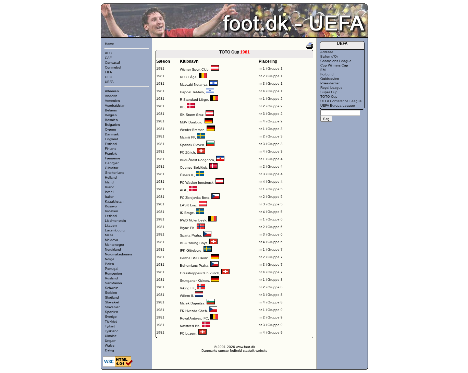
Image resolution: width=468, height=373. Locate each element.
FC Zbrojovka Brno (194, 198)
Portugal (111, 268)
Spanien (111, 312)
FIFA (108, 72)
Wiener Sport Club (194, 69)
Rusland (111, 278)
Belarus (111, 110)
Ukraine (111, 336)
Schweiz (111, 288)
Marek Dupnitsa (192, 303)
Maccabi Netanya (193, 84)
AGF (183, 190)
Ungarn (110, 340)
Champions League (336, 61)
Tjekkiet (111, 321)
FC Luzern (188, 333)
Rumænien (113, 273)
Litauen (111, 225)
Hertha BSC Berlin (194, 258)
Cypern (110, 129)
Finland (110, 149)
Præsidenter (330, 83)
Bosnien (111, 120)
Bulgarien (112, 125)
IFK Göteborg (190, 250)
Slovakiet (112, 302)
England (111, 139)
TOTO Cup (328, 96)
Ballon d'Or (329, 56)
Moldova (111, 240)
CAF (108, 58)
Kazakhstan (114, 201)
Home (109, 44)
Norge (109, 259)
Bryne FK (187, 228)
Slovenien (113, 307)
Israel (109, 192)
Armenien (112, 101)
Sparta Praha (190, 235)
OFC (108, 77)
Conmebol (113, 67)
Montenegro (114, 244)
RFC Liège (188, 77)
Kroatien (111, 211)
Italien (109, 196)
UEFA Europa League (337, 105)
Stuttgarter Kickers (194, 280)
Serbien (111, 292)
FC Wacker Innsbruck (196, 182)
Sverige (111, 316)
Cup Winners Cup (334, 65)
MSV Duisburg (191, 122)
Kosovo (111, 206)
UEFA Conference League (341, 101)
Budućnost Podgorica (197, 160)
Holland (111, 177)
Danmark (112, 134)
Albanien (112, 91)
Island (109, 187)
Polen (109, 264)
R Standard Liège (194, 99)
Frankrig (111, 153)
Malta (109, 235)
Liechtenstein (115, 220)
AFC (108, 53)
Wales (109, 345)
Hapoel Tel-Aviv (192, 92)
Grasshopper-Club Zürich (199, 273)
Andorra (111, 96)
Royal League (331, 87)
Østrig (109, 350)
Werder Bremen (192, 130)
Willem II (186, 296)
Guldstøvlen (329, 79)
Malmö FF (187, 137)
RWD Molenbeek (193, 220)
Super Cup (328, 92)
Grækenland (114, 173)
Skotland (112, 297)
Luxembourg (115, 230)
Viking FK (187, 288)
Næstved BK (190, 326)
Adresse (326, 52)
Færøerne (112, 158)
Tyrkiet (110, 326)
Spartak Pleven (192, 145)
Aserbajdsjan (115, 105)
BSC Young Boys (193, 243)
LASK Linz (188, 205)
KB (182, 107)
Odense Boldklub (193, 167)
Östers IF (187, 175)
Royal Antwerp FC (194, 318)
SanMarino (113, 283)
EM (322, 70)
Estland (111, 144)
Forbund (327, 74)
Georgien (112, 163)
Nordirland (113, 249)
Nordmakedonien (118, 254)
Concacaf (112, 62)
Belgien (111, 115)
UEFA (109, 82)
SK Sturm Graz (192, 115)
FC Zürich (187, 152)
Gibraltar (111, 168)
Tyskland (112, 331)
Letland (111, 216)
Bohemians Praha (194, 265)
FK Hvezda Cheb (193, 311)
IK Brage (187, 213)
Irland (109, 182)
